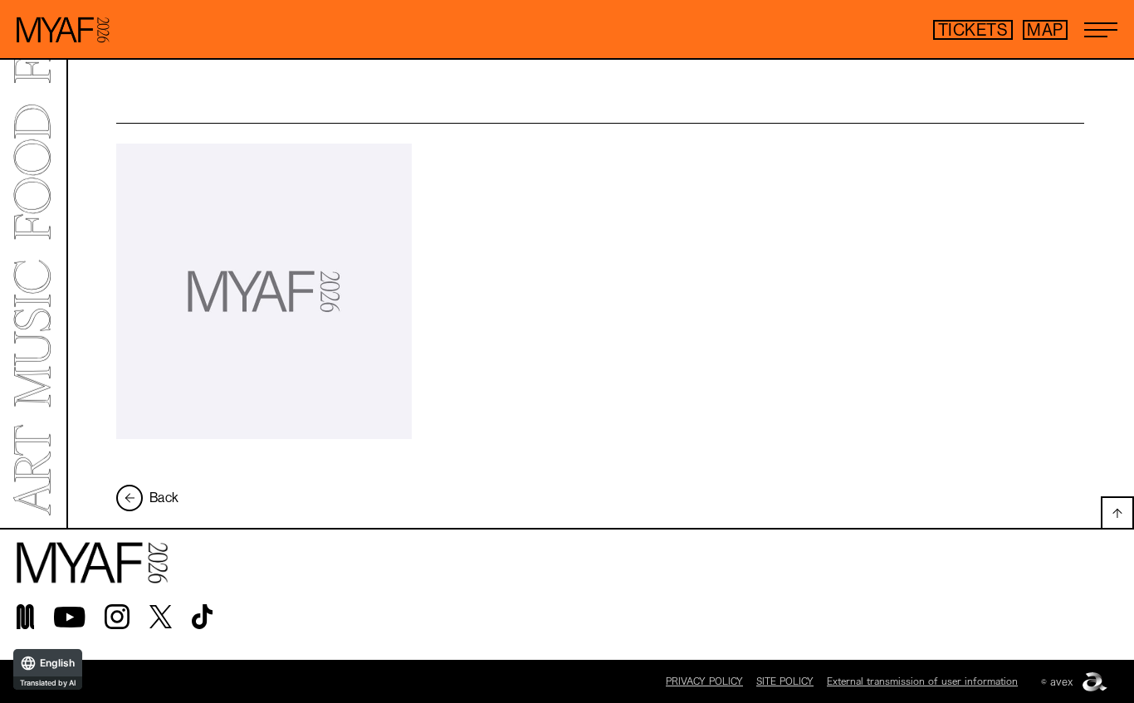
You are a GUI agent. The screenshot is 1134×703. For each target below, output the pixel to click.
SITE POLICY (785, 681)
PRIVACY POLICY (704, 681)
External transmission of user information (922, 681)
